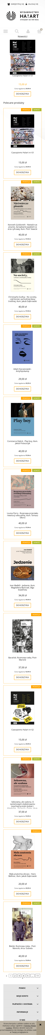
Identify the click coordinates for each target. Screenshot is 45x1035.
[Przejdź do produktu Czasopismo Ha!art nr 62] (22, 708)
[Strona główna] (22, 15)
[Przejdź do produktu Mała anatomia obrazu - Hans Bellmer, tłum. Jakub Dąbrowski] (22, 852)
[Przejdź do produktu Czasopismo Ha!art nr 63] (22, 131)
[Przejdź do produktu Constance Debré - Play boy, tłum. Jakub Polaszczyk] (22, 419)
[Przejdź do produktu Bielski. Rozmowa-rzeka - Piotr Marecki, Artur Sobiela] (22, 924)
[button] (5, 31)
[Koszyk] (39, 31)
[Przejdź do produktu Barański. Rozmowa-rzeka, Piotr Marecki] (22, 636)
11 (37, 975)
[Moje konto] (28, 31)
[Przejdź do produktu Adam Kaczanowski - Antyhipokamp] (22, 347)
